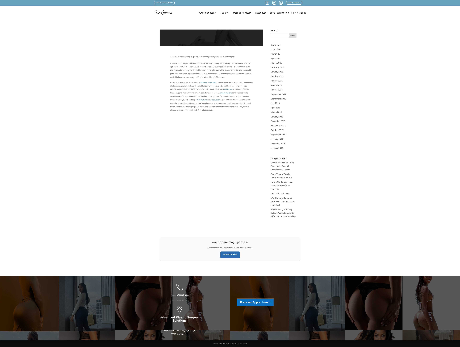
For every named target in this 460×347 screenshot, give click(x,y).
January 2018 (277, 116)
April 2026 (275, 58)
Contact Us (283, 13)
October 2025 (277, 76)
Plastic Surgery (207, 13)
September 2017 (278, 134)
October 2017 (277, 130)
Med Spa (224, 13)
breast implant (226, 93)
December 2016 (278, 143)
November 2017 (278, 125)
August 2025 (277, 80)
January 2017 (277, 139)
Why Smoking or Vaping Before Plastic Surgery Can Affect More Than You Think (283, 213)
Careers (301, 13)
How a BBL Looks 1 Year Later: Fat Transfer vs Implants (282, 186)
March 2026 (276, 62)
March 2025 (276, 85)
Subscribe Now (230, 254)
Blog (272, 13)
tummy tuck (202, 100)
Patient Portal (294, 3)
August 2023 (277, 89)
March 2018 (276, 112)
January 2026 (277, 71)
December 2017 (278, 121)
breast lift (228, 89)
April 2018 (275, 107)
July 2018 (275, 103)
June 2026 (275, 49)
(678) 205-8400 (183, 295)
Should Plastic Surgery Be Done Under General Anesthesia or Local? (282, 166)
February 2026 (277, 67)
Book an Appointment (164, 3)
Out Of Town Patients (280, 193)
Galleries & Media (242, 13)
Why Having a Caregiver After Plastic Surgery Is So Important (283, 201)
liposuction (215, 100)
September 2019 (278, 94)
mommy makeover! (208, 82)
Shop (293, 13)
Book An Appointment (255, 302)
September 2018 (278, 98)
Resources (261, 13)
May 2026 (275, 53)
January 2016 (277, 148)
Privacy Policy (242, 343)
